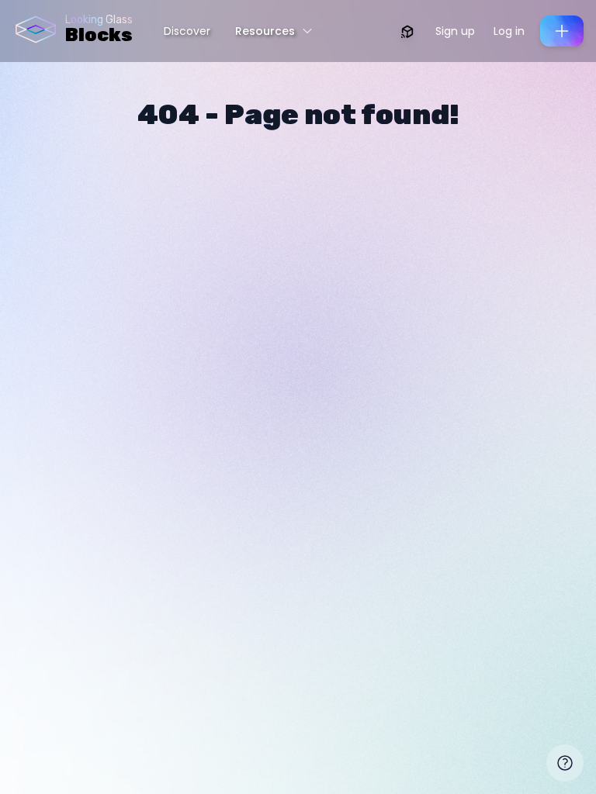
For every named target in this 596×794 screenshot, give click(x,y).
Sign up (455, 31)
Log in (509, 31)
